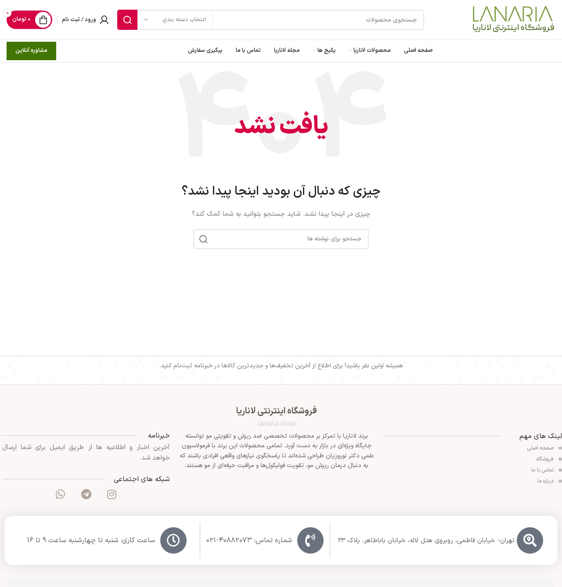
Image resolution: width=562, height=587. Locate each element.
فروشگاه (546, 459)
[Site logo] (512, 19)
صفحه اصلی (541, 448)
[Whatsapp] (60, 494)
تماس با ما (543, 470)
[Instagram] (111, 494)
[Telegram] (86, 494)
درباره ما (546, 481)
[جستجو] (127, 20)
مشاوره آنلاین (31, 50)
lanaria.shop (276, 423)
